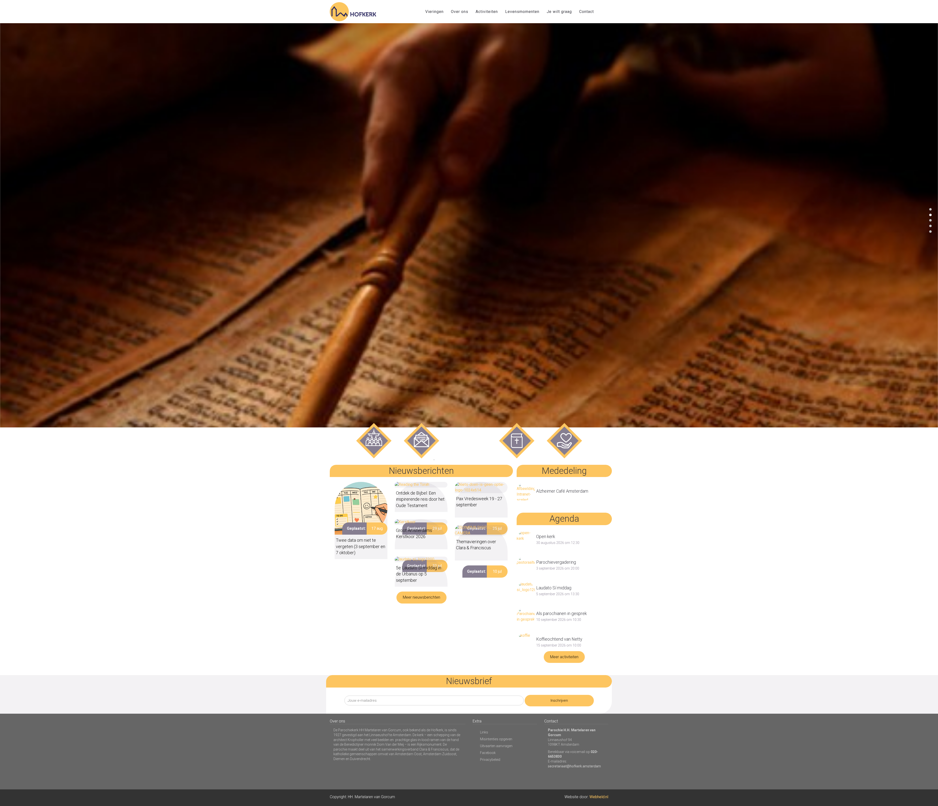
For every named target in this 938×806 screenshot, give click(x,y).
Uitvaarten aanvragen (496, 746)
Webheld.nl (598, 797)
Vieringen (434, 11)
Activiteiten (487, 11)
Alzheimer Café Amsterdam (562, 491)
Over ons (459, 11)
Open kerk (545, 536)
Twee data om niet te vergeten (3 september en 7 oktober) (360, 546)
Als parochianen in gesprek (561, 613)
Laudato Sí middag (553, 587)
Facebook (488, 753)
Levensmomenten (522, 11)
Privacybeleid (490, 760)
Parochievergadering (556, 562)
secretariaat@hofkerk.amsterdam (574, 766)
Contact (586, 11)
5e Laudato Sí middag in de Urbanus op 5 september (418, 574)
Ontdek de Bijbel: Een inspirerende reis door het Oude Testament (420, 499)
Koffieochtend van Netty (559, 639)
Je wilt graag (559, 11)
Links (484, 732)
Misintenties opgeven (496, 739)
